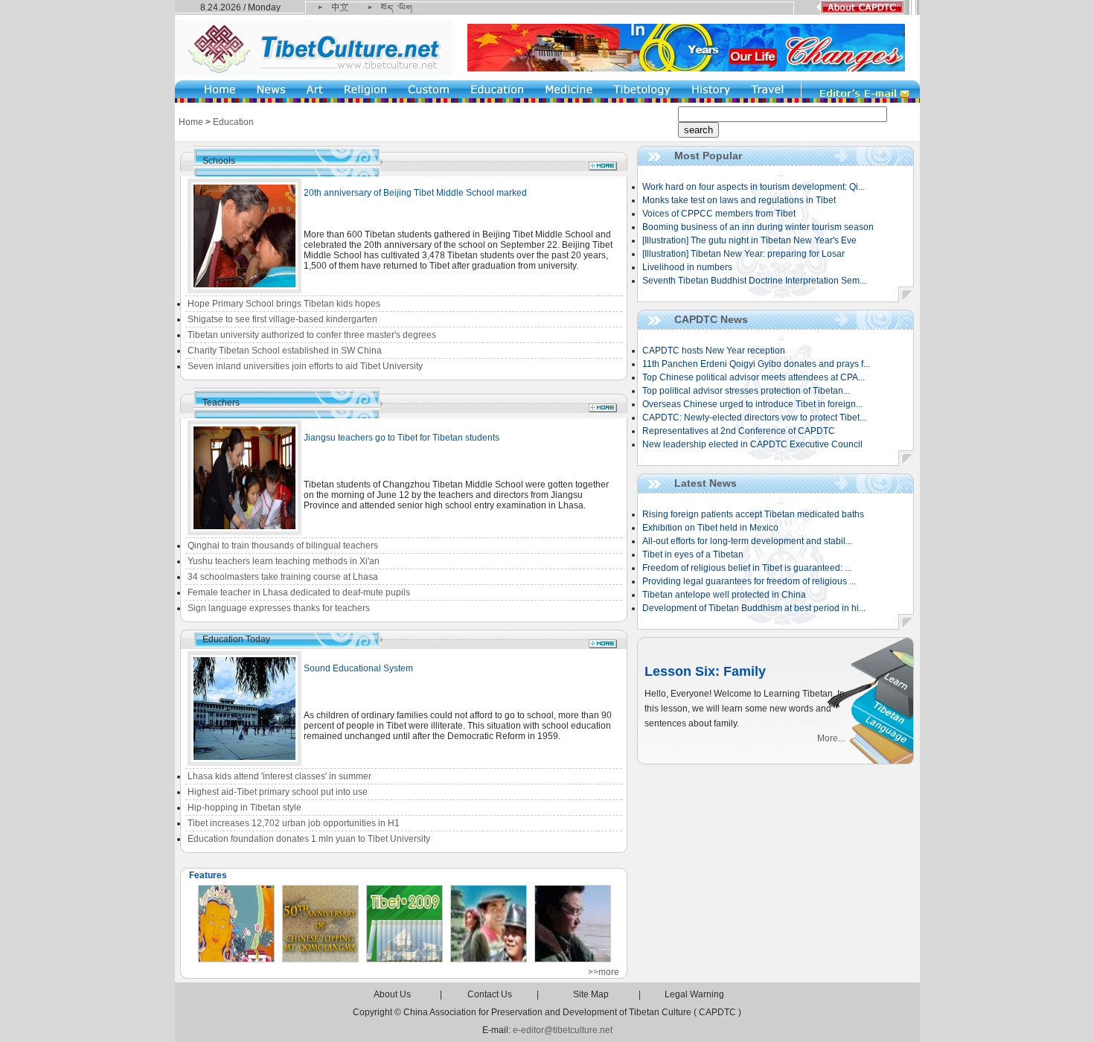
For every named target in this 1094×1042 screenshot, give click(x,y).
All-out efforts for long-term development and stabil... (747, 541)
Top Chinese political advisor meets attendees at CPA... (753, 377)
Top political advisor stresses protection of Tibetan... (746, 391)
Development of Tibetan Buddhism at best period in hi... (754, 608)
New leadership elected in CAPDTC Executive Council (752, 444)
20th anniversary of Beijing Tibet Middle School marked (415, 193)
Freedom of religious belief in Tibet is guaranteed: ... (746, 568)
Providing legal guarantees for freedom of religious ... (749, 581)
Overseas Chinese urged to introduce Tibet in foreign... (752, 404)
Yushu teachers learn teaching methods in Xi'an (284, 561)
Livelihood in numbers (687, 267)
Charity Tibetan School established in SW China (285, 350)
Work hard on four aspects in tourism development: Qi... (753, 187)
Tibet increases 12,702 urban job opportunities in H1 (294, 823)
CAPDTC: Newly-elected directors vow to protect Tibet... (754, 417)
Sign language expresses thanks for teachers (279, 608)
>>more (603, 972)
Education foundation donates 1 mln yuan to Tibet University (309, 839)
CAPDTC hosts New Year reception (713, 350)
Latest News (705, 483)
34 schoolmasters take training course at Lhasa (283, 577)
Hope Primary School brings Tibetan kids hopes (284, 303)
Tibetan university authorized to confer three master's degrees (312, 335)
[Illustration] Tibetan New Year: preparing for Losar (743, 254)
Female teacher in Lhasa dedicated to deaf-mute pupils (299, 592)
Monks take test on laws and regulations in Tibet (739, 200)
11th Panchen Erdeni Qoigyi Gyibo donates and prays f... (756, 364)
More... (831, 738)
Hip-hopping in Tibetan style (244, 807)
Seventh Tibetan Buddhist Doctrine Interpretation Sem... (754, 280)
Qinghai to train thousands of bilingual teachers (283, 545)
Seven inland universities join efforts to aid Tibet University (305, 366)
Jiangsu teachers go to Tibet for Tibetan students (401, 437)
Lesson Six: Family (705, 671)
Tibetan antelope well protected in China (724, 594)
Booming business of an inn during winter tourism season (758, 227)
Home (191, 122)
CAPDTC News (711, 319)
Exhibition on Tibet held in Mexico (710, 527)
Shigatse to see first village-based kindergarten (282, 319)
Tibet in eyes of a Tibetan (692, 554)
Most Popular (708, 156)
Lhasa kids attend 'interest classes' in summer (279, 776)
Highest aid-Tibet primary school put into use (278, 792)
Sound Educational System (358, 668)
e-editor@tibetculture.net (562, 1030)
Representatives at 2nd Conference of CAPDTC (738, 431)
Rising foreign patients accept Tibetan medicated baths (753, 514)
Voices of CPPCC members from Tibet (719, 213)
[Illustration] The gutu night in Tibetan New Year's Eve (749, 240)
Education (233, 122)
